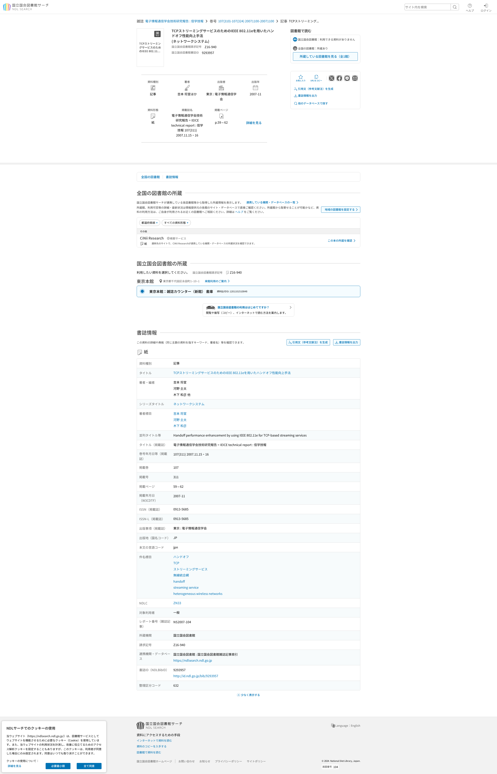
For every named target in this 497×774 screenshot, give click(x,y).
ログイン (486, 10)
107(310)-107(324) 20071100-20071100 (246, 21)
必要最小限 (58, 766)
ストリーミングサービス (190, 569)
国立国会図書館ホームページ (154, 761)
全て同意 (89, 766)
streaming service (186, 587)
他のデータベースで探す (313, 103)
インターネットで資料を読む (154, 740)
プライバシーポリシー (228, 761)
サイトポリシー (256, 761)
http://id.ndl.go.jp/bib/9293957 (195, 675)
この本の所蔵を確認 (340, 240)
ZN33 (177, 602)
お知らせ (204, 761)
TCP (176, 563)
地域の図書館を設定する (340, 209)
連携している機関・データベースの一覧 (270, 202)
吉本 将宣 (180, 413)
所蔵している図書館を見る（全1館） (325, 56)
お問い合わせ (186, 761)
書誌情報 (172, 176)
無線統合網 (181, 575)
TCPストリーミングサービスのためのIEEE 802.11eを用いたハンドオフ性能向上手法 (232, 372)
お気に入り (301, 80)
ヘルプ (470, 10)
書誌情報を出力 (307, 95)
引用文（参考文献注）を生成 (315, 89)
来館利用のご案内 (216, 281)
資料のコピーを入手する (152, 746)
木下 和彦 (180, 425)
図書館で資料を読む (149, 752)
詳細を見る (254, 122)
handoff (179, 581)
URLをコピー (316, 80)
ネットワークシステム (188, 404)
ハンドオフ (181, 556)
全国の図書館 (150, 176)
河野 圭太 (180, 419)
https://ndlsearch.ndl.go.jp (192, 660)
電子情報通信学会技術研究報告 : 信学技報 (174, 21)
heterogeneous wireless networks (197, 593)
